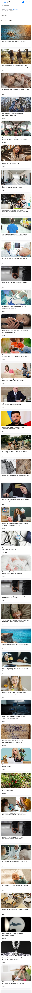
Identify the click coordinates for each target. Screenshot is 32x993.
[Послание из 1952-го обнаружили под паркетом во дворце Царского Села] (16, 735)
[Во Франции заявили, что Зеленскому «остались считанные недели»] (16, 422)
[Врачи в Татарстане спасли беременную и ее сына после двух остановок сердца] (16, 253)
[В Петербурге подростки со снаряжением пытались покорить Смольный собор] (16, 277)
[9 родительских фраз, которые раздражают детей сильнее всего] (16, 325)
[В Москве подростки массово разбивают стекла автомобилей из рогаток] (16, 36)
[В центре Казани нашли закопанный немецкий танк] (16, 470)
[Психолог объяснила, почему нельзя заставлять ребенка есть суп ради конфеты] (16, 205)
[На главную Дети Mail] (8, 2)
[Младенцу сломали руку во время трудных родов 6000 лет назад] (16, 446)
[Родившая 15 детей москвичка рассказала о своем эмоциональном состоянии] (16, 566)
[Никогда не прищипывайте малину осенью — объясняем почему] (16, 784)
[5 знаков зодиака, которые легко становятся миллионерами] (16, 759)
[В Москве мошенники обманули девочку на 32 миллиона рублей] (16, 494)
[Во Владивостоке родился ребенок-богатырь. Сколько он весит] (16, 84)
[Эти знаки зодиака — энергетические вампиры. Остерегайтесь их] (16, 156)
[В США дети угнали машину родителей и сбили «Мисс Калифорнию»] (16, 711)
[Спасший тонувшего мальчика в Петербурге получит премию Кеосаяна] (16, 952)
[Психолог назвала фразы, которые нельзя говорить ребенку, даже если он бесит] (16, 374)
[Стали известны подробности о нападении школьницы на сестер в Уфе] (16, 591)
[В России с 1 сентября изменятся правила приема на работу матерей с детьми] (16, 976)
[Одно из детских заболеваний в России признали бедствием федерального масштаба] (16, 687)
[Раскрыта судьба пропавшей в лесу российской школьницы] (16, 108)
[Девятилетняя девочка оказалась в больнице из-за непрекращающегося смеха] (16, 181)
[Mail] (5, 2)
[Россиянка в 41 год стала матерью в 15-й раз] (16, 880)
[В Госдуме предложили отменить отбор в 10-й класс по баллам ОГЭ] (16, 904)
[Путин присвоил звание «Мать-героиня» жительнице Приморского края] (16, 398)
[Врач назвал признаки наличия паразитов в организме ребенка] (16, 856)
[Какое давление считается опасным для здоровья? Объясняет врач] (16, 542)
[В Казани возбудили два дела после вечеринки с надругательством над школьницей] (16, 832)
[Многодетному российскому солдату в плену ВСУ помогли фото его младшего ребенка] (16, 132)
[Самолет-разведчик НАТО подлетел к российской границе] (16, 928)
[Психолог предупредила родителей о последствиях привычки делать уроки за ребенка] (16, 808)
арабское (15, 9)
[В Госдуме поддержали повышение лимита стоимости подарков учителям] (16, 518)
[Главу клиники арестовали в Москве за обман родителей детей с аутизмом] (16, 663)
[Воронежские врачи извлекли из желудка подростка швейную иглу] (16, 301)
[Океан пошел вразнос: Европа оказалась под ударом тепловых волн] (16, 639)
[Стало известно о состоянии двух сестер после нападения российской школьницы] (16, 229)
